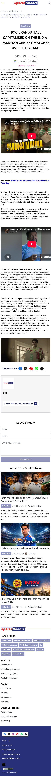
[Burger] (3, 3)
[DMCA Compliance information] (8, 769)
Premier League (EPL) (41, 640)
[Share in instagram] (13, 734)
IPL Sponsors (6, 697)
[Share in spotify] (21, 734)
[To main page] (26, 3)
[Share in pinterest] (31, 368)
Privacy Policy (8, 750)
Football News (6, 640)
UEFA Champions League (22, 640)
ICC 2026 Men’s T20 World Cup (23, 649)
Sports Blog (6, 654)
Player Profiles (6, 712)
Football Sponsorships (9, 645)
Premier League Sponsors (28, 645)
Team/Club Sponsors (9, 716)
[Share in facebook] (20, 368)
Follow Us (21, 61)
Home (3, 11)
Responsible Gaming (11, 759)
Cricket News (14, 11)
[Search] (48, 2)
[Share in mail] (42, 368)
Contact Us (7, 745)
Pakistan (21, 66)
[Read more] (25, 496)
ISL (41, 645)
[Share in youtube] (17, 734)
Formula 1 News (18, 654)
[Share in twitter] (25, 368)
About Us (6, 741)
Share (34, 61)
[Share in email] (26, 734)
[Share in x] (9, 734)
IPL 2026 (40, 649)
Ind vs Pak (31, 66)
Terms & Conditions (11, 754)
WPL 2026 (5, 702)
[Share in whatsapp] (36, 368)
